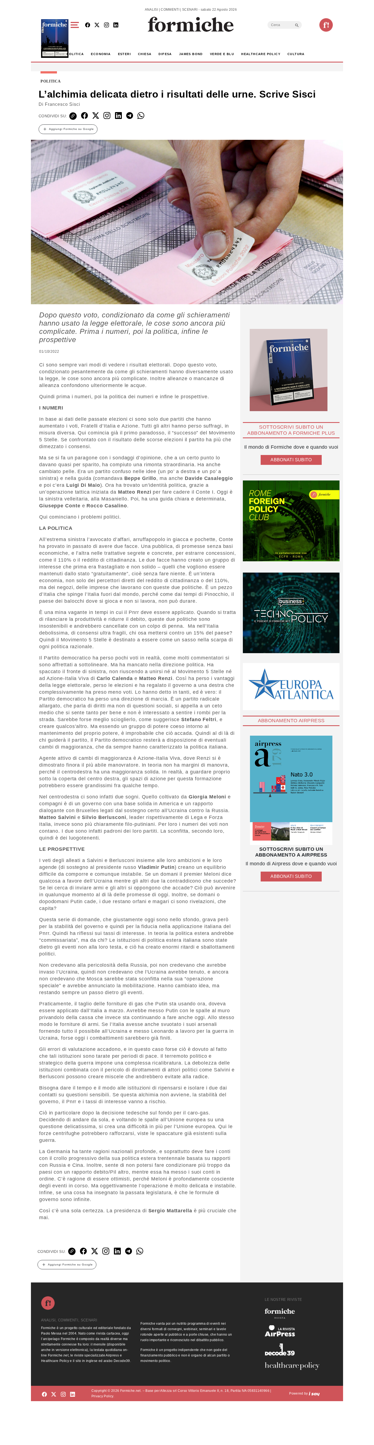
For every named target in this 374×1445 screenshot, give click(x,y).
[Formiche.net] (326, 25)
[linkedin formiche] (72, 1394)
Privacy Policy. (102, 1396)
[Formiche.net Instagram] (106, 25)
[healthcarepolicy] (294, 1366)
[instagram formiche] (63, 1394)
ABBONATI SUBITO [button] (291, 459)
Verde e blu (222, 54)
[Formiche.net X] (97, 25)
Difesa (165, 54)
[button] (75, 38)
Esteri (124, 54)
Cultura (296, 54)
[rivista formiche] (291, 790)
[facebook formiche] (44, 1394)
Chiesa (144, 54)
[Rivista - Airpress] (294, 1330)
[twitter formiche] (53, 1394)
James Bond (191, 54)
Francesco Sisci (62, 104)
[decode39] (294, 1349)
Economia (101, 54)
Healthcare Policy (260, 54)
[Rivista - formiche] (294, 1314)
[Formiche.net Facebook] (87, 25)
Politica (75, 54)
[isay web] (314, 1393)
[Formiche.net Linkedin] (115, 25)
